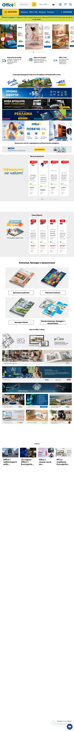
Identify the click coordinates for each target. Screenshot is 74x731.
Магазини (42, 12)
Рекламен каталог (52, 293)
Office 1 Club (33, 12)
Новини (37, 444)
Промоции (24, 12)
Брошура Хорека (21, 322)
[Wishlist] (65, 4)
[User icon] (60, 4)
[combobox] (44, 4)
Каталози (50, 12)
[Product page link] (32, 163)
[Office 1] (9, 4)
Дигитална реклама (21, 293)
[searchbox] (27, 4)
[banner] (12, 36)
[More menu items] (57, 12)
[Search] (34, 4)
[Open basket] (70, 4)
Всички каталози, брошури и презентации (52, 322)
